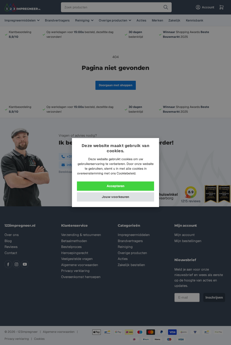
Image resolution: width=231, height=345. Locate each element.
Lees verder (145, 173)
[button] (115, 197)
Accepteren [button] (116, 186)
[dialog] (115, 172)
